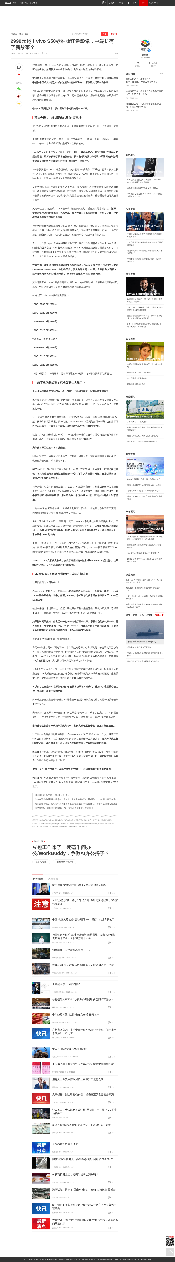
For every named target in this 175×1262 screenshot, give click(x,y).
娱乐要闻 (130, 339)
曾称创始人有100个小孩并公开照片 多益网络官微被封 (83, 999)
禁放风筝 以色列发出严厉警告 (139, 647)
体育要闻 (130, 274)
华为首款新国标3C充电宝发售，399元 (142, 188)
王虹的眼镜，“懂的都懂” (66, 984)
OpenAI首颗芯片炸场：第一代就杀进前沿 (143, 479)
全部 (161, 74)
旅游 (142, 615)
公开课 (149, 615)
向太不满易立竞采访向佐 (137, 378)
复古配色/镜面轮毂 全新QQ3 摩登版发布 (143, 553)
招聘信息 (77, 1259)
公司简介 (62, 1259)
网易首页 (8, 3)
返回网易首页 (41, 862)
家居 (135, 615)
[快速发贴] (19, 67)
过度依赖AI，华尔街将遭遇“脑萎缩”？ (142, 441)
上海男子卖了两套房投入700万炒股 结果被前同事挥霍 (83, 1064)
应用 (14, 3)
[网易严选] (121, 2)
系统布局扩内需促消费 (65, 1144)
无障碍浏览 (24, 3)
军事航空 (159, 615)
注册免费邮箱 (153, 3)
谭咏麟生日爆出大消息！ (137, 384)
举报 (116, 53)
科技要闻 (130, 454)
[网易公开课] (112, 2)
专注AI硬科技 (145, 57)
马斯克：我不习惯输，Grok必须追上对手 (143, 491)
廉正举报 (123, 1259)
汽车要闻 (130, 511)
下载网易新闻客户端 (65, 862)
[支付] (129, 2)
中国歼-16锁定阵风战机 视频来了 (71, 1049)
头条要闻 (130, 209)
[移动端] (104, 2)
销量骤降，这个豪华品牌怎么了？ (71, 949)
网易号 (20, 34)
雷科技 (37, 53)
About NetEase (52, 1259)
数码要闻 (130, 154)
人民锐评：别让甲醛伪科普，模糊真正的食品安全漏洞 (83, 1094)
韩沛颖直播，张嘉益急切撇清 (139, 373)
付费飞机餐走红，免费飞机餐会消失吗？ (75, 1174)
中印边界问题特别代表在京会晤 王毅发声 (75, 1014)
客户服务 (84, 1259)
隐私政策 (92, 1259)
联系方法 (69, 1259)
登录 (143, 3)
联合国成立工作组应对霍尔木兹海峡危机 (143, 661)
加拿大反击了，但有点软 (137, 422)
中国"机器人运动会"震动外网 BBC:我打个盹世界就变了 (83, 919)
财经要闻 (130, 396)
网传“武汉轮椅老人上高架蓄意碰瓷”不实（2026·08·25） (84, 1159)
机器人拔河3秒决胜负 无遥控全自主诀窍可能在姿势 (81, 1124)
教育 (128, 615)
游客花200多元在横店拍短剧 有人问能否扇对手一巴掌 (83, 965)
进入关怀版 (33, 3)
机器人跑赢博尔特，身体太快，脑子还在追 (144, 485)
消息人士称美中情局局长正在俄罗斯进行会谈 (78, 1079)
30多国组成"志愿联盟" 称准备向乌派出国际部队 (79, 885)
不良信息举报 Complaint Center (108, 1259)
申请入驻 (114, 34)
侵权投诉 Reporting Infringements (139, 1259)
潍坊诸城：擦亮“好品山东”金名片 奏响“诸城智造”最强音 (84, 1189)
